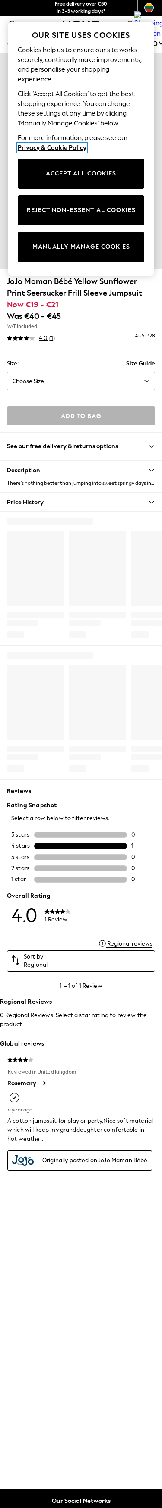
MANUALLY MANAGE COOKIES (81, 246)
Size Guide (140, 363)
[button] (81, 470)
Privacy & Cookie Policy (52, 148)
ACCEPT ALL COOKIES (81, 173)
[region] (81, 149)
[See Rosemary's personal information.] (44, 1083)
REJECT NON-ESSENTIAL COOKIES (81, 210)
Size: (13, 363)
